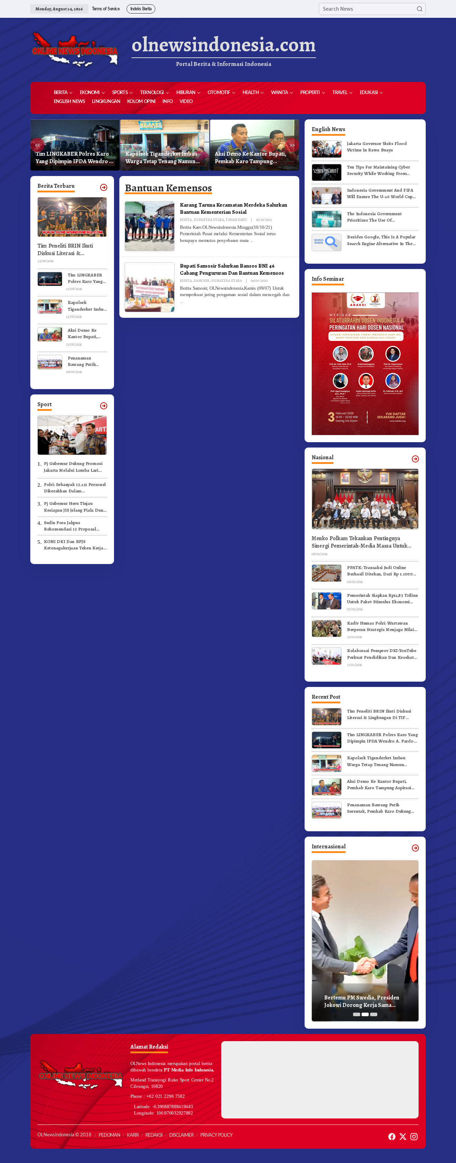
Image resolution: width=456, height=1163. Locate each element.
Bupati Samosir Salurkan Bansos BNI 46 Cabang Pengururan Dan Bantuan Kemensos (232, 269)
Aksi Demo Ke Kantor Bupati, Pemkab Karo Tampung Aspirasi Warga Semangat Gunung (161, 157)
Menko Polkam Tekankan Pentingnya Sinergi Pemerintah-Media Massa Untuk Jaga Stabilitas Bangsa (359, 542)
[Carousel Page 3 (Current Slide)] (373, 1014)
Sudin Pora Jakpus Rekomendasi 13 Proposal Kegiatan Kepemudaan (70, 526)
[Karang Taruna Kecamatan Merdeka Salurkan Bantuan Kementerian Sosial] (251, 240)
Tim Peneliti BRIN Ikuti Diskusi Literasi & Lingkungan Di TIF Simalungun (65, 249)
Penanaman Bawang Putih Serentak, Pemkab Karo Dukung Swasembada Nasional (253, 157)
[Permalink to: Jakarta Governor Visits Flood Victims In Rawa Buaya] (327, 148)
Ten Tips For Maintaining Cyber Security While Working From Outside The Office (378, 170)
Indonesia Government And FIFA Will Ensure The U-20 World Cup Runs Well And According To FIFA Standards (381, 193)
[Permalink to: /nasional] (415, 459)
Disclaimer (181, 1135)
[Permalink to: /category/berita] (103, 187)
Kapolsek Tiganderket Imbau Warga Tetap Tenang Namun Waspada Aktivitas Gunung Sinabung (72, 157)
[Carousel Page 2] (365, 1014)
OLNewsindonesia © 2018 (64, 1135)
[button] (420, 9)
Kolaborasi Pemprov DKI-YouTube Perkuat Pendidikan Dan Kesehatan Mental (383, 653)
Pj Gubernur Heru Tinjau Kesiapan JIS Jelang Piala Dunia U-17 (75, 506)
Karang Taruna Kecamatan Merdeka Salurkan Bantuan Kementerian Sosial (233, 208)
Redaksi (153, 1135)
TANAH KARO (236, 219)
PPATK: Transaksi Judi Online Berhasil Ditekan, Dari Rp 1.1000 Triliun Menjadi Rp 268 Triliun (380, 570)
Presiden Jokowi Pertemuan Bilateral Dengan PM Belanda (360, 1001)
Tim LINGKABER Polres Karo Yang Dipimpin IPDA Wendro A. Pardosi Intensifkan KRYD (87, 278)
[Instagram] (414, 1137)
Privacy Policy (216, 1135)
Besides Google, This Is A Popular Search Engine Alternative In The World (381, 240)
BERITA (186, 219)
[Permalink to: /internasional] (415, 848)
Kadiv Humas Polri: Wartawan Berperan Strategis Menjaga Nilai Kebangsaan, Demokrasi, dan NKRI (382, 626)
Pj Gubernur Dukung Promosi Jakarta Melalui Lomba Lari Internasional (73, 466)
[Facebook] (392, 1137)
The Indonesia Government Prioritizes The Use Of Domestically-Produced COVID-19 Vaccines (381, 217)
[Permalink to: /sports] (103, 406)
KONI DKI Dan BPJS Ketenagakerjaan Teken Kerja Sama (73, 544)
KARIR (133, 1135)
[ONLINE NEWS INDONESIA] (74, 49)
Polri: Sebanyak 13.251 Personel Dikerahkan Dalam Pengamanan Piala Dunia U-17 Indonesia (75, 487)
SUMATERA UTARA (208, 219)
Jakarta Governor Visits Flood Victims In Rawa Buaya (377, 146)
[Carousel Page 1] (356, 1014)
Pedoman (109, 1135)
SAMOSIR (201, 280)
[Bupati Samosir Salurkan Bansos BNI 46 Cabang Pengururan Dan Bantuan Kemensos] (181, 301)
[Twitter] (403, 1137)
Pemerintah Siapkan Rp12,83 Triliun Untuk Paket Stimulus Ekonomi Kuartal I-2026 (382, 598)
